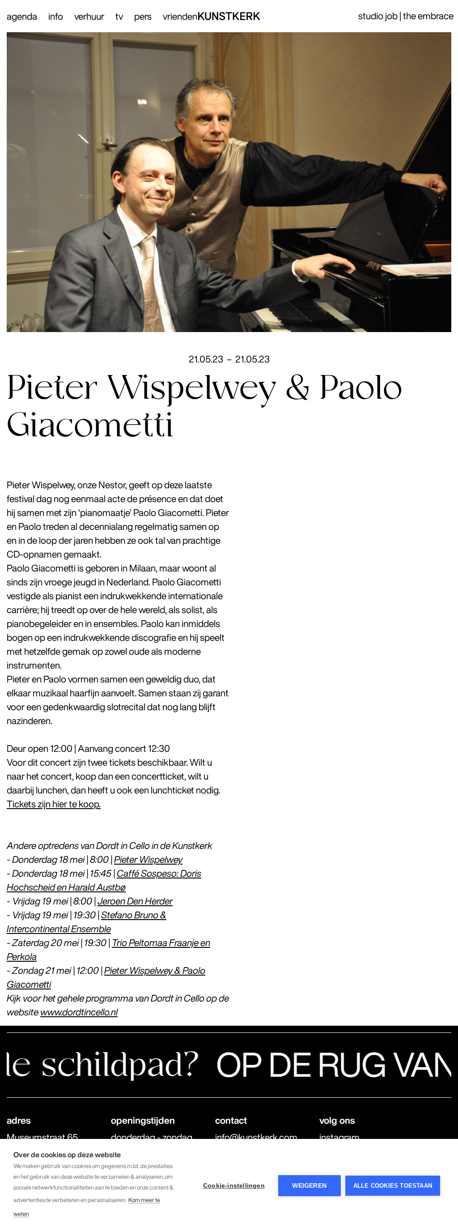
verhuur (89, 16)
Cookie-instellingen (234, 1185)
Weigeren (309, 1185)
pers (143, 16)
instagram (339, 1137)
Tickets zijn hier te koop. (54, 804)
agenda (22, 16)
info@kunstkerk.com (256, 1137)
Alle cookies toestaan (392, 1185)
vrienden (180, 16)
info (55, 16)
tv (119, 16)
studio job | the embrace (406, 16)
